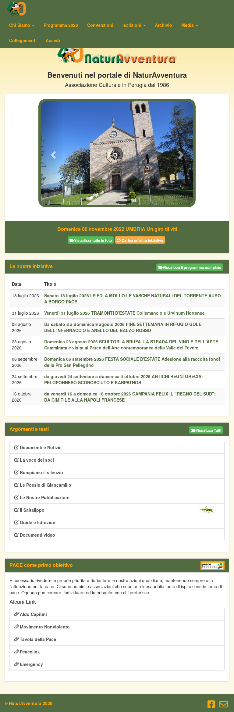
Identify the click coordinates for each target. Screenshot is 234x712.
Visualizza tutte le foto (92, 240)
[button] (52, 153)
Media (188, 25)
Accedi (53, 40)
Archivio (163, 25)
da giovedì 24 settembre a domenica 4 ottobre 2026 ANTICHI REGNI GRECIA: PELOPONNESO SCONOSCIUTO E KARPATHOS (123, 379)
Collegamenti (23, 40)
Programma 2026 (61, 25)
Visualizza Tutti (208, 430)
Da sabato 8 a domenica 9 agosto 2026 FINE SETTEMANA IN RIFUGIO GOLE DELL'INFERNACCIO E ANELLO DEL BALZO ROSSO (122, 327)
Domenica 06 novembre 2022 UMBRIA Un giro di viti (117, 228)
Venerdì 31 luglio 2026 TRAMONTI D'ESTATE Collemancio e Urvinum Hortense (124, 313)
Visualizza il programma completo (191, 267)
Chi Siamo (20, 25)
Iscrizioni (132, 25)
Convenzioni (100, 25)
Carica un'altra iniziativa (142, 240)
